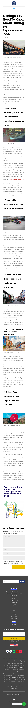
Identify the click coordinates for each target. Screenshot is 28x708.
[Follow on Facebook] (7, 651)
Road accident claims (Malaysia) (14, 593)
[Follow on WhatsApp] (14, 651)
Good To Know (14, 616)
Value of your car (14, 600)
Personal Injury (14, 595)
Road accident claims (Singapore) (14, 591)
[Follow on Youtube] (17, 651)
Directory (14, 624)
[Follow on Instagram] (10, 651)
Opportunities (14, 614)
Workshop (14, 604)
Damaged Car (14, 602)
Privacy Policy (21, 640)
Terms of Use (10, 694)
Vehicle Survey (14, 598)
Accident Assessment (14, 597)
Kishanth (6, 37)
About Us (14, 613)
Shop (14, 606)
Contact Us (14, 618)
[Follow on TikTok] (20, 651)
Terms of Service (13, 641)
